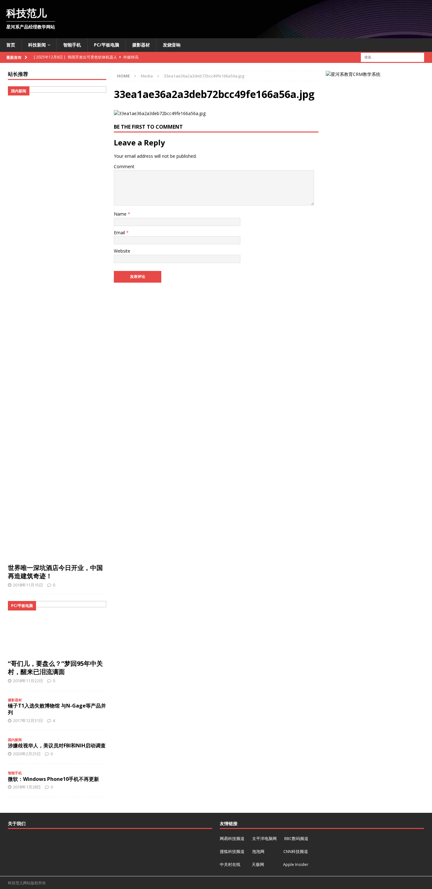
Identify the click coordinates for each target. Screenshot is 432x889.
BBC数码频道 (296, 838)
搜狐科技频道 (232, 851)
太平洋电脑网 (264, 838)
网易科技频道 (232, 838)
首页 (10, 45)
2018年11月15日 (28, 585)
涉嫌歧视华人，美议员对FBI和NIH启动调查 (57, 745)
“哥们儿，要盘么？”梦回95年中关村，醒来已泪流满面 (55, 667)
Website (122, 251)
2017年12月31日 (28, 720)
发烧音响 (172, 45)
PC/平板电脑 (106, 45)
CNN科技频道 (295, 851)
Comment (124, 166)
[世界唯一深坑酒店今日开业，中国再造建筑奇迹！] (57, 323)
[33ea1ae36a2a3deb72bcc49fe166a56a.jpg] (160, 113)
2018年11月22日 (28, 681)
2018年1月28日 (27, 787)
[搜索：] (392, 57)
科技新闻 (37, 45)
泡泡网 (258, 851)
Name (121, 214)
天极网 (258, 864)
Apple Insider (295, 864)
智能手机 (72, 45)
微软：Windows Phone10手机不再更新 (53, 779)
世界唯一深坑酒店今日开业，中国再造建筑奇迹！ (55, 571)
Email (120, 233)
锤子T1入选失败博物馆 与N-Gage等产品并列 (57, 709)
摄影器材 (141, 45)
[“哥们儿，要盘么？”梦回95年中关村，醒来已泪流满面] (57, 628)
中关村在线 (230, 864)
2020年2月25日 (27, 754)
